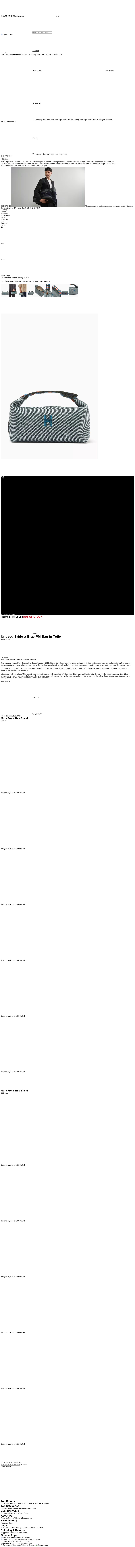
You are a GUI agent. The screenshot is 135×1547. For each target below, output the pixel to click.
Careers (11, 1518)
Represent (5, 165)
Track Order (23, 1513)
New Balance (79, 164)
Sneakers (15, 1508)
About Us (4, 1518)
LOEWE (58, 164)
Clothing (4, 1508)
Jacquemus (51, 164)
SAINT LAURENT (15, 165)
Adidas (13, 162)
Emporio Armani (19, 164)
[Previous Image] (16, 305)
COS (105, 162)
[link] (56, 54)
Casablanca (98, 162)
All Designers (6, 162)
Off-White (90, 164)
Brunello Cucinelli (71, 162)
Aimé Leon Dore (22, 162)
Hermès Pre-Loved (12, 616)
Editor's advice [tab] (5, 659)
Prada (113, 164)
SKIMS (25, 165)
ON (95, 164)
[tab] (5, 290)
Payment (16, 1513)
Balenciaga (12, 1503)
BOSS (50, 162)
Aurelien (45, 162)
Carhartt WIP (89, 162)
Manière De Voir (68, 164)
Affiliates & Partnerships (23, 1518)
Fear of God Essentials (34, 164)
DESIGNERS (6, 206)
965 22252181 (24, 1541)
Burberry (81, 162)
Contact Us (5, 1513)
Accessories (23, 1508)
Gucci (45, 164)
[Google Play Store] (22, 1537)
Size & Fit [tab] (13, 659)
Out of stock (4, 657)
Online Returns (21, 1533)
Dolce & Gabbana (42, 1503)
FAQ (11, 1513)
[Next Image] (16, 468)
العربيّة (57, 16)
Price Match (38, 1528)
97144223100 (26, 1543)
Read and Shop (7, 1523)
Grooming (32, 1508)
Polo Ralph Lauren (104, 164)
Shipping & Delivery (8, 1533)
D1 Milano (110, 162)
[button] (3, 53)
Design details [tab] (20, 659)
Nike (85, 164)
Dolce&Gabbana (7, 164)
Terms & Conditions (8, 1528)
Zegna (44, 165)
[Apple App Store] (8, 1537)
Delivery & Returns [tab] (30, 659)
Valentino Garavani (35, 165)
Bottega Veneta (58, 162)
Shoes (9, 1508)
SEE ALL (4, 721)
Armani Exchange (35, 162)
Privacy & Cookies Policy (25, 1528)
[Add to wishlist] (24, 650)
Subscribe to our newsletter (11, 1462)
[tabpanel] (67, 670)
